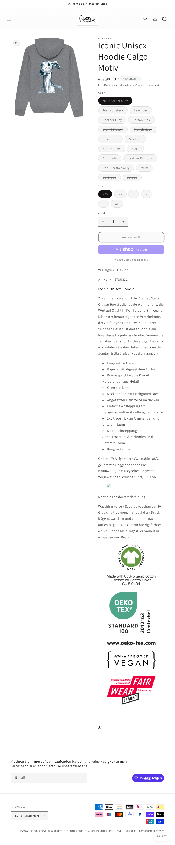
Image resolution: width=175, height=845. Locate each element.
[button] (9, 18)
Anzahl (102, 213)
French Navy (145, 130)
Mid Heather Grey (117, 102)
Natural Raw (114, 149)
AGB (119, 830)
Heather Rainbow (142, 159)
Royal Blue (113, 140)
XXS (107, 195)
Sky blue (137, 140)
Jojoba (134, 178)
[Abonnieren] (82, 778)
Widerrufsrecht (75, 830)
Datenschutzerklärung (100, 830)
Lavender (143, 111)
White (146, 169)
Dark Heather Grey (118, 169)
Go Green (112, 178)
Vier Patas (34, 830)
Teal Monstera (115, 111)
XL (119, 205)
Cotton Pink (144, 121)
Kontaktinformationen (151, 830)
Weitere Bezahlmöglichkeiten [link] (131, 259)
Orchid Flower (115, 130)
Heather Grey (114, 121)
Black (137, 149)
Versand (117, 85)
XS (123, 195)
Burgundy (112, 159)
